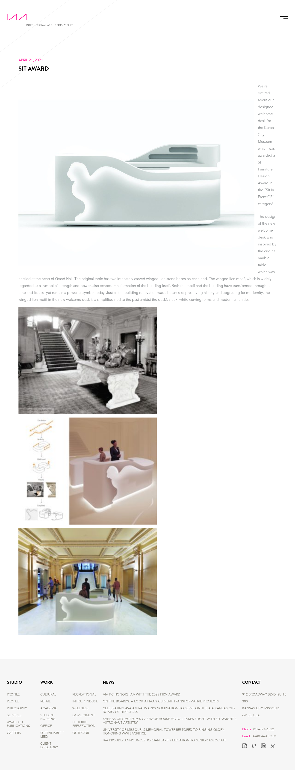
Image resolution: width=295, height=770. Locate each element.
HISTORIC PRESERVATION (83, 724)
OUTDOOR (80, 733)
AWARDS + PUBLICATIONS (18, 724)
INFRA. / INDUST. (85, 701)
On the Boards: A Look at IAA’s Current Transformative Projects (161, 701)
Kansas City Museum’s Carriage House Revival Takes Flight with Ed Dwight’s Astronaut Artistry (169, 720)
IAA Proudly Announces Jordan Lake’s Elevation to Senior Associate (164, 740)
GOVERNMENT (83, 715)
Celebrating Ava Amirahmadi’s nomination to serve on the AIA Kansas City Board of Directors (169, 710)
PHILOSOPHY (17, 708)
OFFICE (46, 726)
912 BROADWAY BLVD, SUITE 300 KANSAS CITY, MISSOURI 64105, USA (264, 705)
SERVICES (14, 715)
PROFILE (13, 694)
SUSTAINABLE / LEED (52, 734)
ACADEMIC (48, 708)
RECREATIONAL (84, 694)
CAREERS (14, 733)
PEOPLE (13, 701)
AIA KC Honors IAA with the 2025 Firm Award (141, 694)
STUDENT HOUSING (48, 717)
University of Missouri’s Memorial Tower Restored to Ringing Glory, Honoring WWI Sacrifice (163, 731)
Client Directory (49, 745)
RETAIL (45, 701)
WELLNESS (80, 708)
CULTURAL (48, 694)
